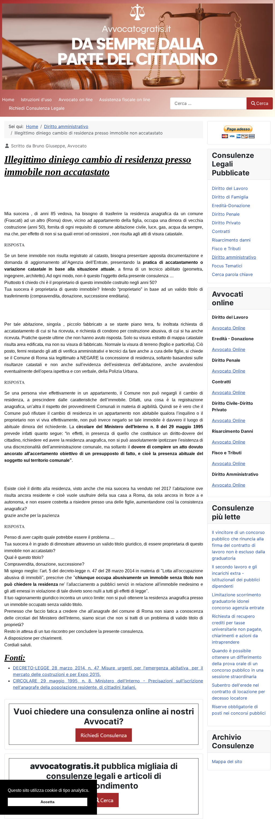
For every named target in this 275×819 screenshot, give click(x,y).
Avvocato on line (76, 99)
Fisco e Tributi (226, 248)
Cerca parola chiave (232, 274)
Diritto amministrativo (234, 257)
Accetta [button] (48, 802)
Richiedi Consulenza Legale (36, 108)
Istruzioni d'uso (36, 99)
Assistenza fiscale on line (124, 99)
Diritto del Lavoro (230, 188)
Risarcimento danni (231, 240)
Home (8, 99)
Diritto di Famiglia (230, 197)
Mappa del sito (227, 761)
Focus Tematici (227, 265)
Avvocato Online (228, 328)
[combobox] (208, 103)
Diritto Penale (226, 214)
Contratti (221, 231)
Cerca (262, 103)
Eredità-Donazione (231, 205)
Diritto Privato (226, 222)
